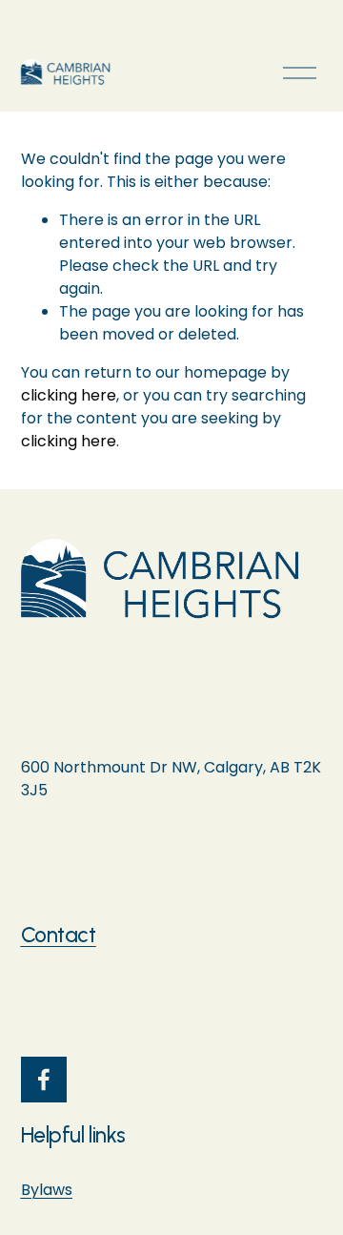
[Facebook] (44, 1079)
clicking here (68, 395)
